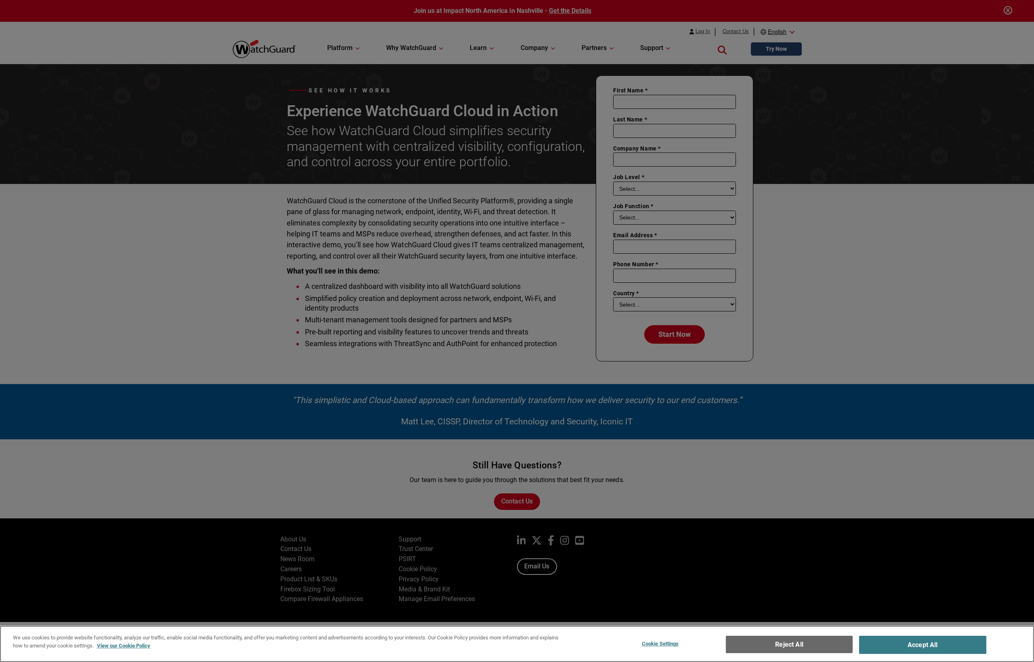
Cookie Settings (660, 644)
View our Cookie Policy (123, 645)
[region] (517, 644)
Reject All (789, 644)
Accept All (923, 645)
